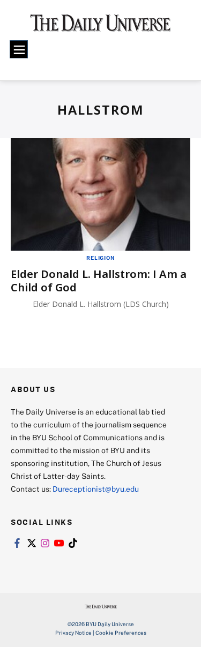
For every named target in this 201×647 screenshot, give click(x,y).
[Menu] (19, 49)
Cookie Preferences (120, 632)
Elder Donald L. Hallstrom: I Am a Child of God (99, 281)
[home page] (100, 26)
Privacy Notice (73, 632)
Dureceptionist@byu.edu (96, 488)
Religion (100, 257)
